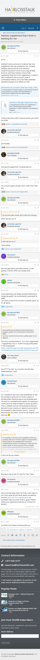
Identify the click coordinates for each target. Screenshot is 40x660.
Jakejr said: (5, 327)
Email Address (8, 632)
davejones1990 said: (9, 238)
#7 (38, 265)
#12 (37, 430)
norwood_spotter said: (9, 212)
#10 (37, 365)
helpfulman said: (7, 434)
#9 (38, 322)
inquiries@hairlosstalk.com (19, 565)
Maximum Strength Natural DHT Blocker (24, 102)
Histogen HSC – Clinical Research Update (21, 595)
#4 (38, 182)
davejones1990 (7, 42)
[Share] (35, 56)
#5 (38, 208)
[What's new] (37, 28)
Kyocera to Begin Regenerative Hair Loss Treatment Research (22, 609)
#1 (38, 56)
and (12, 249)
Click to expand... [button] (20, 452)
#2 (38, 140)
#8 (38, 290)
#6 (38, 234)
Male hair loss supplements (17, 497)
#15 (37, 522)
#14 (37, 489)
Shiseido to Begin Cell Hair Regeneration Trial (18, 602)
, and (16, 124)
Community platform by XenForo (17, 546)
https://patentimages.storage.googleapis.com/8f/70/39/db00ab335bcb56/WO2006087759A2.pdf (20, 349)
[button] (2, 28)
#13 (37, 470)
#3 (38, 163)
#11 (37, 391)
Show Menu (21, 20)
